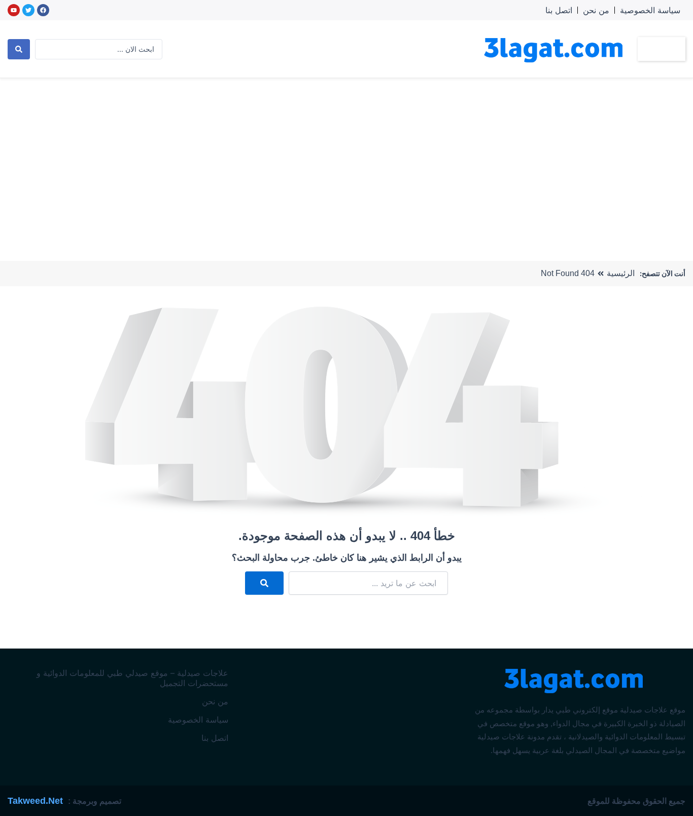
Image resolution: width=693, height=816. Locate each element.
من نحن (596, 10)
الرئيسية (621, 273)
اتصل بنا (558, 10)
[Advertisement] (346, 154)
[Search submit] (19, 49)
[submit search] (264, 583)
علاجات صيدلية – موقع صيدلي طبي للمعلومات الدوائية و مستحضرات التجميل (132, 678)
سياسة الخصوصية (650, 10)
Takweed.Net (35, 801)
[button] (661, 48)
